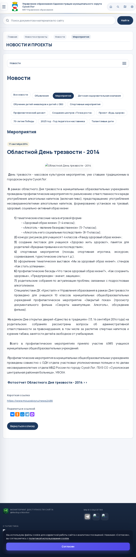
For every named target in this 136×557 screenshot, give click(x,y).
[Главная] (111, 7)
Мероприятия (63, 95)
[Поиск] (118, 7)
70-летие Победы (23, 121)
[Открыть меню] (4, 7)
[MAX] (32, 414)
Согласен (68, 546)
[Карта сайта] (125, 7)
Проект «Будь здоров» (112, 112)
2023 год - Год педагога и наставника (63, 121)
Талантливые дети (103, 121)
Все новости (20, 94)
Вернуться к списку (22, 426)
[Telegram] (27, 414)
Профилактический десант (29, 112)
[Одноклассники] (17, 414)
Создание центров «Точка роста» (72, 112)
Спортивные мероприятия (85, 104)
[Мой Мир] (22, 414)
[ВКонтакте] (12, 414)
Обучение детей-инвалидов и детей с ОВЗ (38, 104)
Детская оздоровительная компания (99, 95)
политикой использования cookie (49, 538)
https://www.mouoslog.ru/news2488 (30, 401)
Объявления (42, 95)
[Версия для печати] (132, 7)
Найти (125, 20)
